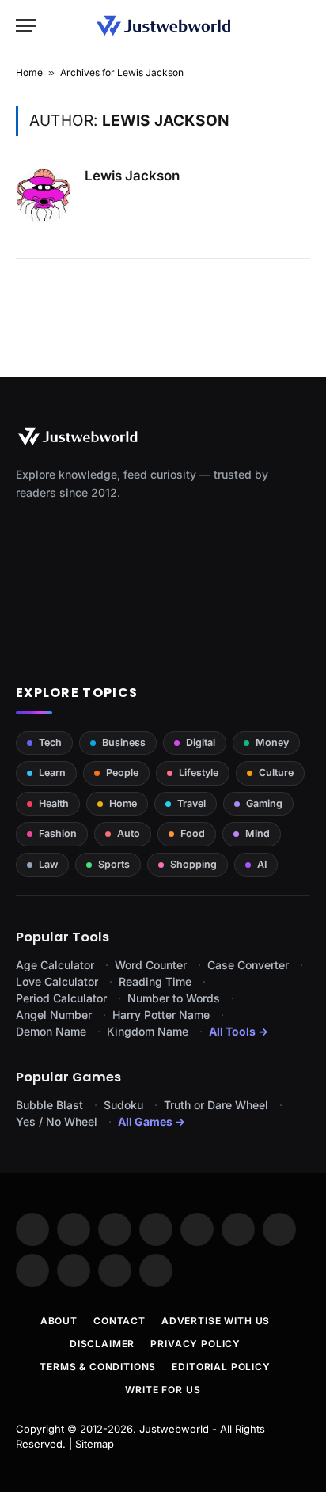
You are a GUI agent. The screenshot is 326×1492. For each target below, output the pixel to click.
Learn (52, 772)
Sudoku (123, 1104)
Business (124, 742)
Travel (191, 803)
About (59, 1321)
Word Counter (151, 964)
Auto (128, 833)
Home (29, 72)
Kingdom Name (147, 1031)
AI (262, 864)
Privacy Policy (195, 1344)
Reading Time (155, 981)
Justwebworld (174, 1428)
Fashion (58, 833)
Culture (276, 772)
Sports (114, 864)
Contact (119, 1321)
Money (272, 742)
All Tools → (238, 1031)
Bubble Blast (49, 1104)
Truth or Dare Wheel (216, 1104)
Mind (257, 833)
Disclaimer (102, 1344)
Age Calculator (55, 964)
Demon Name (51, 1031)
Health (54, 803)
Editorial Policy (221, 1367)
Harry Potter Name (161, 1014)
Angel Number (54, 1014)
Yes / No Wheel (56, 1121)
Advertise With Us (215, 1321)
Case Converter (248, 964)
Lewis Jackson (132, 176)
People (122, 772)
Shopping (193, 864)
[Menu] (26, 26)
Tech (50, 742)
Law (48, 864)
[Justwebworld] (163, 25)
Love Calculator (57, 981)
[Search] (303, 26)
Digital (200, 742)
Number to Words (173, 998)
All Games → (151, 1121)
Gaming (264, 803)
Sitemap (94, 1443)
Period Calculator (61, 998)
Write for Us (162, 1389)
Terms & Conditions (98, 1367)
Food (192, 833)
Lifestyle (198, 772)
